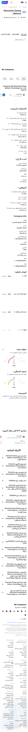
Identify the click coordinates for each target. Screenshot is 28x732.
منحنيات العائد (23, 682)
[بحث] (11, 2)
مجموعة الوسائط (9, 680)
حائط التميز (23, 700)
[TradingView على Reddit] (25, 615)
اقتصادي (24, 670)
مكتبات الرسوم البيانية (8, 713)
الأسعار (11, 643)
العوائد (25, 672)
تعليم (25, 714)
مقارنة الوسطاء (9, 655)
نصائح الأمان (10, 702)
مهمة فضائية (10, 673)
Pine (25, 657)
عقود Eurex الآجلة (9, 665)
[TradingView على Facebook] (22, 611)
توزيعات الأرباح (23, 673)
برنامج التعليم (10, 728)
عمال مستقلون (23, 724)
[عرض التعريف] (18, 112)
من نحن (11, 671)
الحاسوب (24, 693)
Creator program (22, 704)
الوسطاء (11, 653)
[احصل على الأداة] (3, 349)
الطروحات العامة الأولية (21, 675)
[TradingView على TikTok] (3, 611)
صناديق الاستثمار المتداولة (20, 648)
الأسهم (24, 646)
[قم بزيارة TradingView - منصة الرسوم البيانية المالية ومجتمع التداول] (8, 70)
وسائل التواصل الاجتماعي (20, 698)
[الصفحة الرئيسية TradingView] (22, 2)
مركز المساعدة (9, 677)
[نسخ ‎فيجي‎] (14, 266)
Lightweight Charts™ (8, 715)
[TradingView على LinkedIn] (10, 611)
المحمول (24, 692)
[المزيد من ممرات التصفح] (20, 7)
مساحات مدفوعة (22, 725)
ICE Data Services (11, 622)
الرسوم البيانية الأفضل (21, 642)
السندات (24, 650)
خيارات (24, 683)
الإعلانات (11, 723)
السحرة (24, 722)
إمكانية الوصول (10, 700)
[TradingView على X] (25, 611)
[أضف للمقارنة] (10, 95)
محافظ (24, 680)
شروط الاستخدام (9, 693)
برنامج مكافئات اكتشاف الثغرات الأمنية (8, 704)
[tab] (9, 276)
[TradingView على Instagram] (14, 611)
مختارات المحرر (22, 715)
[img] (4, 17)
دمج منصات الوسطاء (8, 725)
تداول (25, 712)
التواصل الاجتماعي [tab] (5, 34)
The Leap (11, 657)
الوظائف (11, 678)
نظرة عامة (11, 652)
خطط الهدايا (10, 647)
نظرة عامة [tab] (23, 34)
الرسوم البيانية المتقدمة (8, 717)
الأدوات (11, 711)
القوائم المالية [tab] (15, 34)
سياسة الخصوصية (9, 697)
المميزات (11, 642)
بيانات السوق (10, 645)
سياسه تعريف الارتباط (8, 698)
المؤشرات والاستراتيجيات (20, 720)
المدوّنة (11, 675)
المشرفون (24, 707)
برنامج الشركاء (10, 727)
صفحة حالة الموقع (9, 707)
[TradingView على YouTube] (18, 611)
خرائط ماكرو (23, 685)
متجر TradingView (9, 685)
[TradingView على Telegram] (7, 611)
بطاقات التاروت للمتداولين (7, 687)
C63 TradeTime (9, 688)
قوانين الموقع (23, 705)
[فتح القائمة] (25, 2)
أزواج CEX (24, 653)
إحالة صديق (23, 702)
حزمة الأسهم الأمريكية (8, 667)
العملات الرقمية (22, 652)
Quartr (6, 632)
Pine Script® (23, 687)
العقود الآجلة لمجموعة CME (8, 662)
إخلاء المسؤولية (9, 695)
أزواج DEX (24, 655)
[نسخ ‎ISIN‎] (15, 260)
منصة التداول (10, 718)
